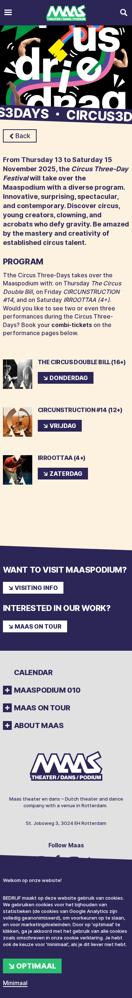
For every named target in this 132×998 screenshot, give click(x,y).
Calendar (33, 672)
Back (22, 136)
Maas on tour (38, 626)
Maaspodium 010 (47, 690)
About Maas (39, 725)
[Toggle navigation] (8, 13)
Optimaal (36, 966)
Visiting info (36, 587)
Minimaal (15, 983)
